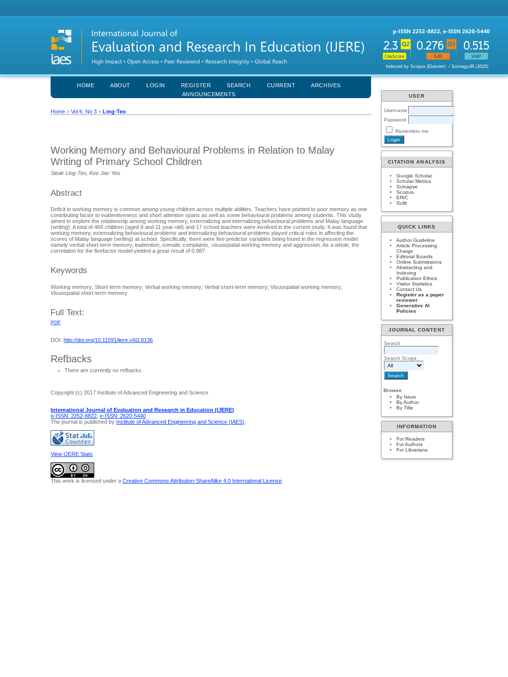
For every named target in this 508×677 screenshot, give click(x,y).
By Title (404, 407)
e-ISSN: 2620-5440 (123, 416)
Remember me (412, 131)
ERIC (402, 197)
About (120, 85)
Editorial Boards (414, 256)
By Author (407, 402)
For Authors (409, 444)
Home (85, 85)
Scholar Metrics (413, 181)
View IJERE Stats (72, 454)
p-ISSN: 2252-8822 (74, 416)
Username (395, 110)
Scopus (405, 192)
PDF (56, 322)
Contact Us (409, 289)
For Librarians (412, 449)
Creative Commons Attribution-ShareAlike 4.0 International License (202, 481)
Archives (325, 85)
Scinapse (407, 186)
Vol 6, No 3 (84, 111)
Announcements (209, 94)
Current (281, 85)
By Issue (406, 396)
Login (155, 85)
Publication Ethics (416, 278)
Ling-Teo (114, 111)
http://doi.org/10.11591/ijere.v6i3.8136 (108, 340)
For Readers (410, 439)
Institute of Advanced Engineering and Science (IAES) (180, 422)
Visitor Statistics (414, 283)
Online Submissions (419, 262)
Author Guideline (415, 240)
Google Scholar (414, 175)
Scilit (401, 203)
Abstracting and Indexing (414, 270)
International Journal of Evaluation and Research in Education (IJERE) (142, 410)
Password (395, 119)
